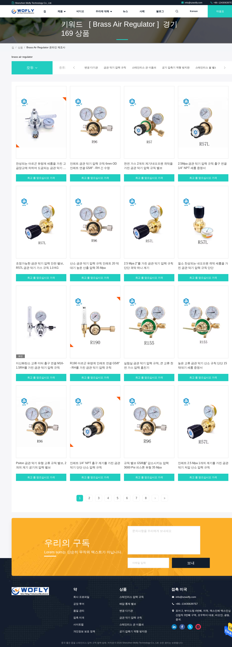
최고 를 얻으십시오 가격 (41, 177)
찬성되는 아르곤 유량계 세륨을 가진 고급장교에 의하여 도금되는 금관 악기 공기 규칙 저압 (41, 168)
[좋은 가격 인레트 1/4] (95, 422)
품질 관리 (78, 610)
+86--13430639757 (187, 603)
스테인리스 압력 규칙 (131, 596)
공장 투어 (78, 603)
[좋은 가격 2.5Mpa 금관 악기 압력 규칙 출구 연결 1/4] (203, 122)
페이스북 (182, 627)
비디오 (80, 11)
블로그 (160, 11)
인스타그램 (198, 627)
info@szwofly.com (194, 2)
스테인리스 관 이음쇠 (131, 624)
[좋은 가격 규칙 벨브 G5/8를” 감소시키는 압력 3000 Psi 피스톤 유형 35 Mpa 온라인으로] (149, 422)
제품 (60, 11)
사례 (142, 11)
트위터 (190, 627)
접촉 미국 (78, 617)
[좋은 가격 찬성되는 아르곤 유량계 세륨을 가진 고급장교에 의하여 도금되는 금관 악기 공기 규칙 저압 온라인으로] (41, 122)
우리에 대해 (103, 11)
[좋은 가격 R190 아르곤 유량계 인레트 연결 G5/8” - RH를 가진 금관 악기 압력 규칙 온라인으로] (95, 322)
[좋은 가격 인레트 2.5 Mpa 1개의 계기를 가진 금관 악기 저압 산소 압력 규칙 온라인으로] (203, 422)
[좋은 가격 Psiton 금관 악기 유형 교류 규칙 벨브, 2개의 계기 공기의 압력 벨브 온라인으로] (41, 422)
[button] (74, 68)
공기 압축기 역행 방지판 (133, 631)
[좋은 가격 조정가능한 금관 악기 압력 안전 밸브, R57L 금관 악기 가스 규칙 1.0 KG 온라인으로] (41, 222)
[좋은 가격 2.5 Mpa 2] (149, 222)
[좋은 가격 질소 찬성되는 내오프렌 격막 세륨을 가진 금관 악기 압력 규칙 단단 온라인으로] (203, 222)
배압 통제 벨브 (127, 603)
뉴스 (125, 11)
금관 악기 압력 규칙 (130, 617)
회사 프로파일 (81, 596)
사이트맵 (78, 624)
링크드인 (174, 627)
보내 (190, 563)
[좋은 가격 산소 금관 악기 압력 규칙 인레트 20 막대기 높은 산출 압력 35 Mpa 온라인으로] (95, 222)
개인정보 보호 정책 (84, 631)
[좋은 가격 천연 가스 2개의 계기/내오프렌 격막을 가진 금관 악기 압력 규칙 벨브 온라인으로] (149, 122)
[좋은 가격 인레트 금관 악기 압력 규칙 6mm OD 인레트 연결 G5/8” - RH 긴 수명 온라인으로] (95, 122)
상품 (20, 47)
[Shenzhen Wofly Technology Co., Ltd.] (23, 11)
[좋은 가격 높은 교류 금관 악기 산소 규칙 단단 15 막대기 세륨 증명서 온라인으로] (203, 322)
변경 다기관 (126, 610)
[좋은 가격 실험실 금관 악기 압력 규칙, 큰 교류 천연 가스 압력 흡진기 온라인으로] (149, 322)
